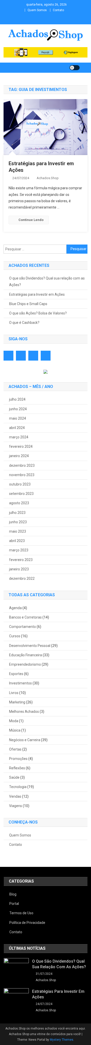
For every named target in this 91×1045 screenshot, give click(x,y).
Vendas (15, 796)
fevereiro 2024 (21, 446)
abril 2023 (17, 541)
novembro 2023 (21, 475)
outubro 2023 (20, 484)
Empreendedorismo (25, 664)
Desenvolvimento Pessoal (29, 646)
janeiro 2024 (19, 456)
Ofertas (15, 749)
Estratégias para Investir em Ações (37, 294)
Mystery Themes (61, 1039)
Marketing (17, 702)
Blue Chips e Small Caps (28, 304)
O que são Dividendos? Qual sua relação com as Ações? (47, 281)
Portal (14, 904)
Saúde (14, 777)
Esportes (16, 674)
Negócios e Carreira (24, 740)
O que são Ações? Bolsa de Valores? (38, 313)
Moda (13, 721)
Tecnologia (18, 787)
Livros (13, 693)
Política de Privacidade (27, 923)
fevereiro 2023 (21, 560)
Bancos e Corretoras (25, 617)
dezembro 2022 (22, 578)
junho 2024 (18, 409)
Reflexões (17, 768)
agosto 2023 (19, 503)
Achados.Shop (48, 178)
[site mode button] (75, 67)
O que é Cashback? (24, 323)
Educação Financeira (25, 655)
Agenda (15, 608)
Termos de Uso (21, 913)
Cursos (14, 636)
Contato (58, 10)
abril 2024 (17, 428)
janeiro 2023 (19, 569)
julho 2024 (17, 399)
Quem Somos (37, 10)
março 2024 (18, 437)
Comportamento (22, 627)
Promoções (18, 759)
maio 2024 (17, 418)
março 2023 (18, 550)
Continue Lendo (30, 220)
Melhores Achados (24, 712)
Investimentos (20, 683)
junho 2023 (18, 522)
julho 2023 (17, 513)
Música (14, 730)
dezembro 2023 (22, 465)
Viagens (15, 806)
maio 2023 (17, 531)
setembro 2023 (21, 494)
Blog (12, 894)
